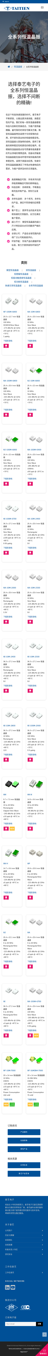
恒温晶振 (18, 66)
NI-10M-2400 (9, 657)
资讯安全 (8, 1254)
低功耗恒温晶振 (21, 282)
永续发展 (8, 1245)
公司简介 (8, 1230)
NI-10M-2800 (9, 726)
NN (4, 795)
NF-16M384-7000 (35, 1071)
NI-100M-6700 (9, 519)
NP (28, 864)
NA (28, 932)
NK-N (29, 795)
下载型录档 (7, 341)
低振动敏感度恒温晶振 (21, 278)
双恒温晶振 (31, 270)
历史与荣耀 (9, 1235)
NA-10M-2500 (33, 588)
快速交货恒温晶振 (13, 285)
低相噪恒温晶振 (21, 274)
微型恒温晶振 (12, 270)
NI (4, 1001)
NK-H (5, 864)
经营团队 (8, 1240)
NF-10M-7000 (9, 1071)
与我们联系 (18, 1213)
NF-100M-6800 (10, 312)
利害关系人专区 (11, 1249)
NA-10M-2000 (9, 588)
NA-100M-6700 (34, 1001)
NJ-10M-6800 (33, 381)
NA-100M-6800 (10, 381)
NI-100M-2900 (34, 726)
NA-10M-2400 (33, 519)
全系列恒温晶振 (36, 285)
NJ (4, 932)
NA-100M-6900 (34, 450)
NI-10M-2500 (33, 657)
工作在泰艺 (9, 1272)
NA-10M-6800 (33, 312)
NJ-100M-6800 (10, 450)
